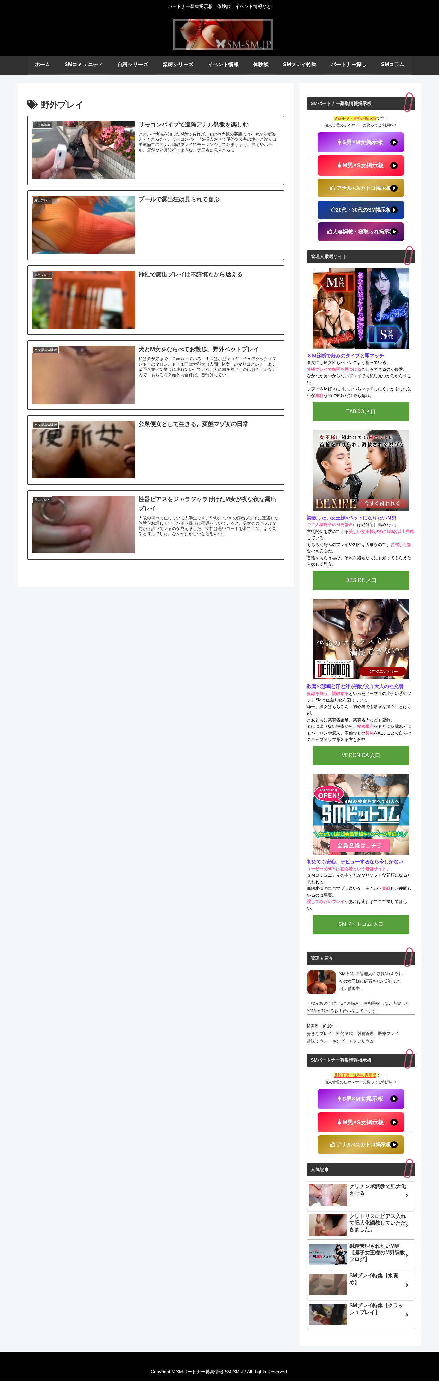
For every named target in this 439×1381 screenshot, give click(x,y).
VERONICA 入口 (361, 755)
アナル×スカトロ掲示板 (363, 188)
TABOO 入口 (361, 411)
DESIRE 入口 (361, 580)
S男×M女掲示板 (362, 142)
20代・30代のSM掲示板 (363, 210)
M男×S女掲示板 (362, 165)
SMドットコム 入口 (360, 924)
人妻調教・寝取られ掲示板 (363, 231)
